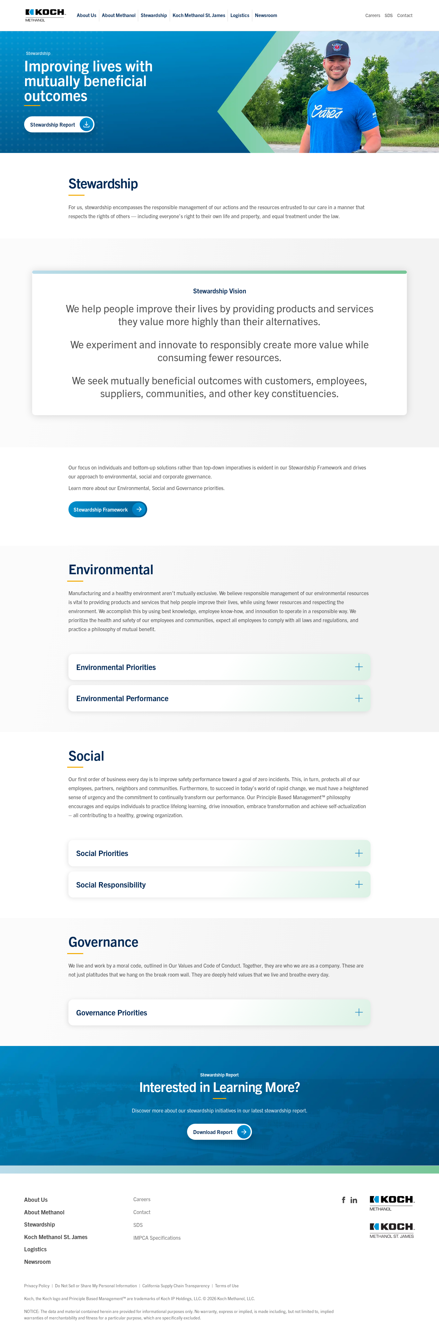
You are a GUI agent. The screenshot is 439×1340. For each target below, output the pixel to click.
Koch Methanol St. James (199, 15)
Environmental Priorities (116, 667)
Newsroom (266, 15)
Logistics (239, 15)
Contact (405, 15)
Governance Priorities (111, 1012)
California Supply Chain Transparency (176, 1285)
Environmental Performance (122, 698)
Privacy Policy (36, 1285)
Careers (372, 15)
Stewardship (154, 15)
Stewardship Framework (101, 509)
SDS (389, 15)
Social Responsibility (111, 884)
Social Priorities (102, 853)
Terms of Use (227, 1285)
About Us (86, 15)
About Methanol (119, 15)
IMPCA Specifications (157, 1237)
